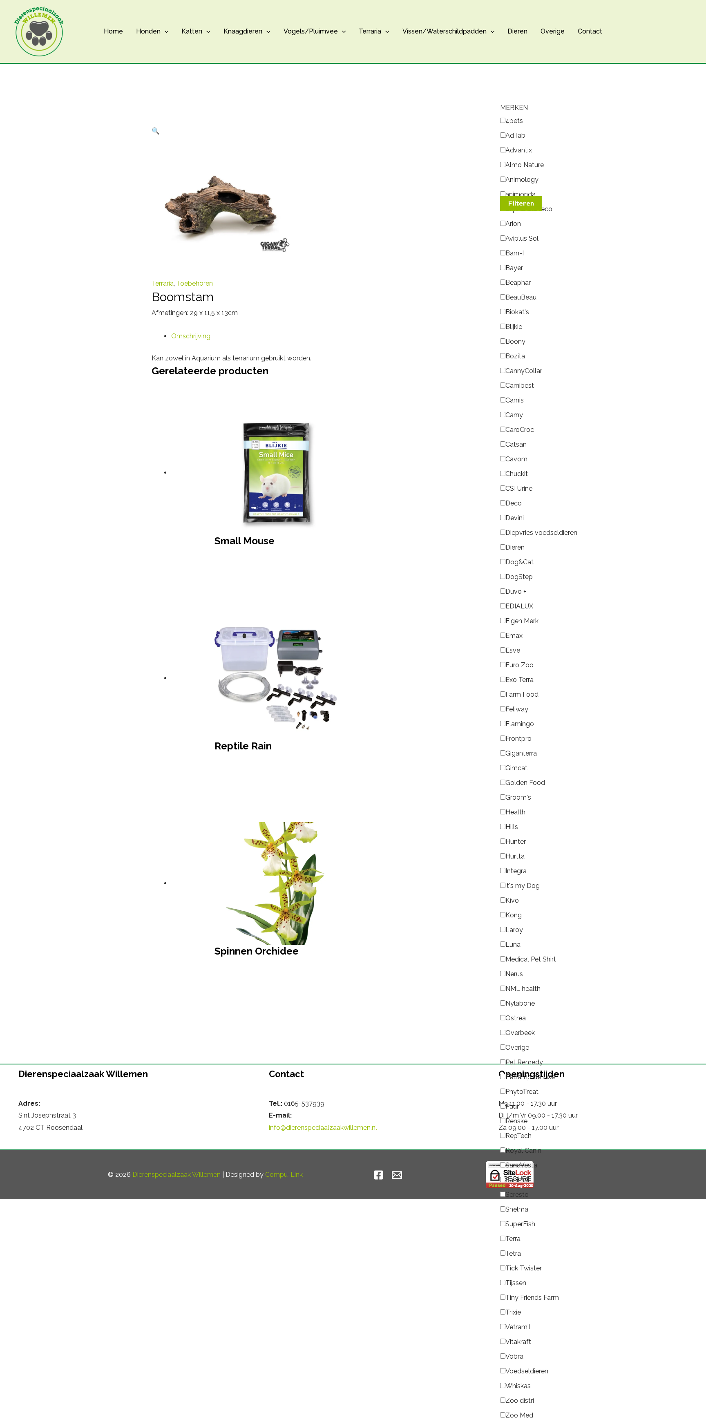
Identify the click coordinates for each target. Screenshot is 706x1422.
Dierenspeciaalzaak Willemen (176, 1174)
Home (113, 31)
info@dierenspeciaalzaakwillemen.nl (323, 1127)
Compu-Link (284, 1174)
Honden (148, 31)
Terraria (370, 31)
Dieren (517, 31)
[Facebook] (378, 1175)
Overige (553, 31)
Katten (191, 31)
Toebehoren (194, 283)
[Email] (397, 1175)
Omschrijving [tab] (190, 336)
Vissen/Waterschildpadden (444, 31)
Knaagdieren (242, 31)
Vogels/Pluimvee (311, 31)
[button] (165, 31)
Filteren (521, 203)
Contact (590, 31)
